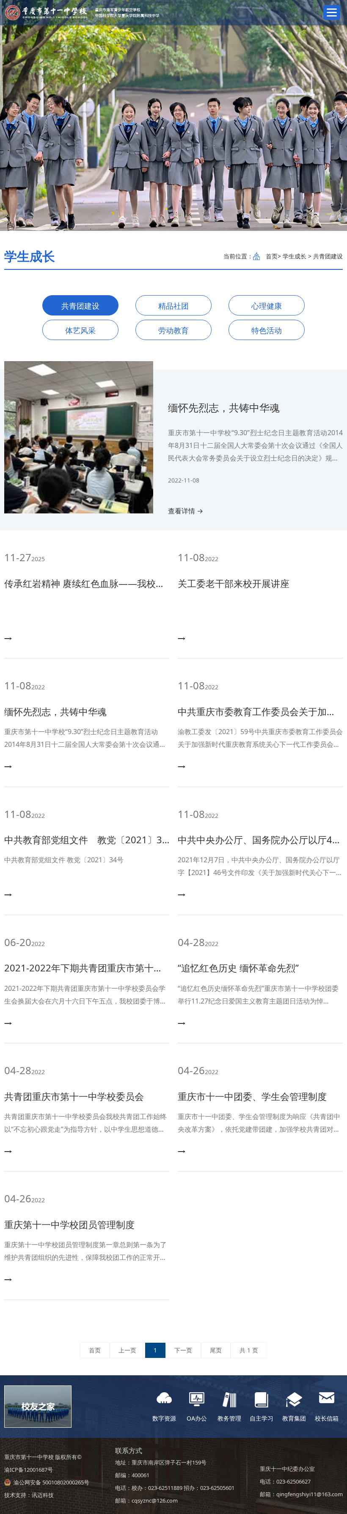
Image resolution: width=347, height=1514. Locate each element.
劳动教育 (173, 330)
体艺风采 (80, 330)
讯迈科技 (43, 1495)
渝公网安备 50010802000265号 (51, 1482)
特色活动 (266, 330)
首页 (272, 256)
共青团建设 (80, 306)
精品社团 (173, 306)
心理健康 (266, 306)
